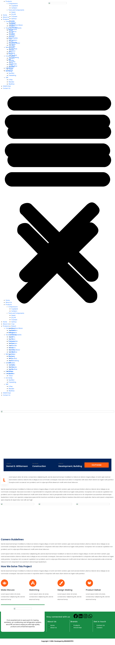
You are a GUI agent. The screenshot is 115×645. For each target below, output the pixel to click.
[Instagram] (85, 616)
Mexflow (11, 391)
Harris (13, 44)
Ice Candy (11, 53)
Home (8, 300)
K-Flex (11, 386)
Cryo (12, 21)
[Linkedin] (80, 616)
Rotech (13, 23)
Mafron (13, 32)
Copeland (14, 6)
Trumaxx (14, 16)
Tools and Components (16, 10)
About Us (9, 302)
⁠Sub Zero (14, 27)
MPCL (13, 34)
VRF (7, 384)
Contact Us (6, 395)
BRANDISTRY (68, 641)
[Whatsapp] (90, 616)
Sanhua (13, 19)
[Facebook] (75, 616)
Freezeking (12, 382)
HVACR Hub (7, 393)
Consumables (13, 38)
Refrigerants (12, 29)
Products (9, 1)
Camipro (14, 8)
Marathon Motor (17, 25)
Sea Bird (11, 380)
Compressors (13, 3)
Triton (13, 51)
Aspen (13, 12)
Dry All (13, 14)
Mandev (11, 389)
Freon (13, 36)
